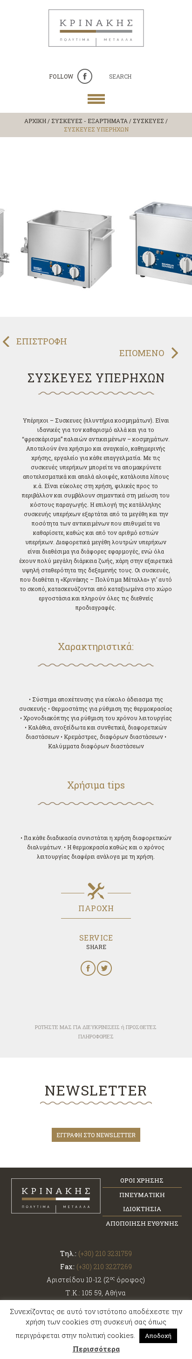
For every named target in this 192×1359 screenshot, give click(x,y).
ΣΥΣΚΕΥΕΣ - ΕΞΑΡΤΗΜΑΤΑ (89, 120)
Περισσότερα (96, 1348)
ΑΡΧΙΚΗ (35, 120)
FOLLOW (61, 76)
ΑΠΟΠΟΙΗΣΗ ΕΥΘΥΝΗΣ (142, 1223)
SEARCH (120, 76)
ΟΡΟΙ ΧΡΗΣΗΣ (142, 1180)
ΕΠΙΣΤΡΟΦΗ (41, 341)
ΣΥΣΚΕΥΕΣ (148, 120)
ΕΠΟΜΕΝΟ (141, 352)
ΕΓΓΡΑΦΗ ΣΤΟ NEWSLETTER (96, 1135)
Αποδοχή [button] (158, 1335)
